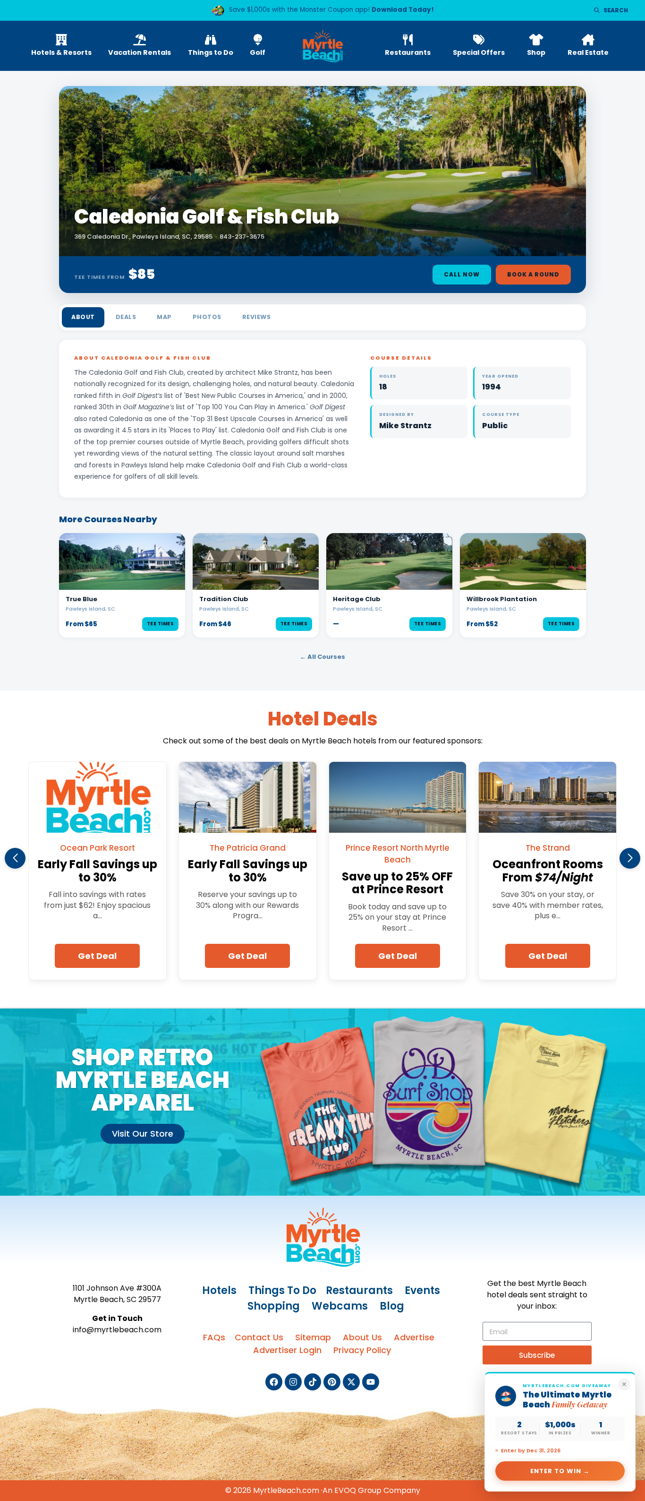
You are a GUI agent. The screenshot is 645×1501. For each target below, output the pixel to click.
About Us (362, 1337)
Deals (126, 317)
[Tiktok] (312, 1381)
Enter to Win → (560, 1470)
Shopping (273, 1306)
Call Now (462, 274)
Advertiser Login (287, 1350)
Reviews (256, 317)
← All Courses (322, 656)
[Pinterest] (331, 1381)
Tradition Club (223, 599)
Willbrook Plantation (502, 599)
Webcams (340, 1306)
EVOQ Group (358, 1490)
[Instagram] (293, 1381)
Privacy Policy (362, 1350)
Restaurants (359, 1290)
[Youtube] (370, 1381)
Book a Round (533, 274)
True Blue (81, 599)
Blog (392, 1306)
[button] (15, 858)
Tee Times (160, 624)
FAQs (214, 1337)
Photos (207, 317)
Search (615, 10)
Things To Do (282, 1290)
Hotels (219, 1290)
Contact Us (259, 1337)
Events (422, 1290)
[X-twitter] (351, 1381)
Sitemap (313, 1337)
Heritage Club (357, 599)
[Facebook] (273, 1381)
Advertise (414, 1337)
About (83, 317)
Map (164, 317)
